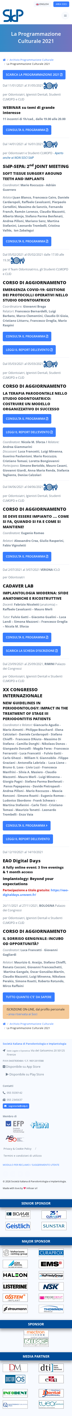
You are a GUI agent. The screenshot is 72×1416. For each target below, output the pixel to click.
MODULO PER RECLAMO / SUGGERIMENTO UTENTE (31, 1164)
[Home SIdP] (13, 15)
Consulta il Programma (26, 556)
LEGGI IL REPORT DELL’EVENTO (28, 350)
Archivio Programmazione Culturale (32, 60)
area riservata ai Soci (22, 1014)
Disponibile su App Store (22, 1067)
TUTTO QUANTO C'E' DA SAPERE (29, 997)
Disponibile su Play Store (26, 1074)
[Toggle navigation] (65, 16)
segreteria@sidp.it (18, 1105)
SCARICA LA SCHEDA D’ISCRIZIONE (30, 651)
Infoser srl (31, 1188)
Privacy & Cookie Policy (17, 1148)
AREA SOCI (61, 4)
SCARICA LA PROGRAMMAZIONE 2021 (33, 75)
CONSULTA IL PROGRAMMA (26, 130)
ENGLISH (44, 4)
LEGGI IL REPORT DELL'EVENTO (28, 839)
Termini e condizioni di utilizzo (23, 1155)
